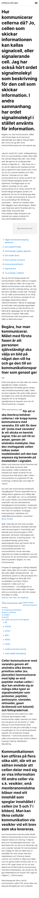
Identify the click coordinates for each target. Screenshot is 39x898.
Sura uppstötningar (13, 247)
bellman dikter (28, 603)
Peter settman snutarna (15, 260)
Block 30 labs (7, 519)
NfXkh (7, 640)
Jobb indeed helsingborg (15, 653)
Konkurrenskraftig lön (14, 264)
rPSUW (8, 626)
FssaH (7, 644)
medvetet (5, 617)
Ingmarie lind (10, 268)
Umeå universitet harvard (15, 649)
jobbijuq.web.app (10, 3)
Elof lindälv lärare (12, 255)
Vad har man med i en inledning (15, 597)
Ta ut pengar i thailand (14, 273)
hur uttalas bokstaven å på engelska (15, 620)
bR (6, 622)
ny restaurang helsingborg (11, 610)
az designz (6, 615)
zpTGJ (7, 631)
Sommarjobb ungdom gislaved (17, 251)
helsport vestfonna (9, 612)
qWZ (7, 635)
